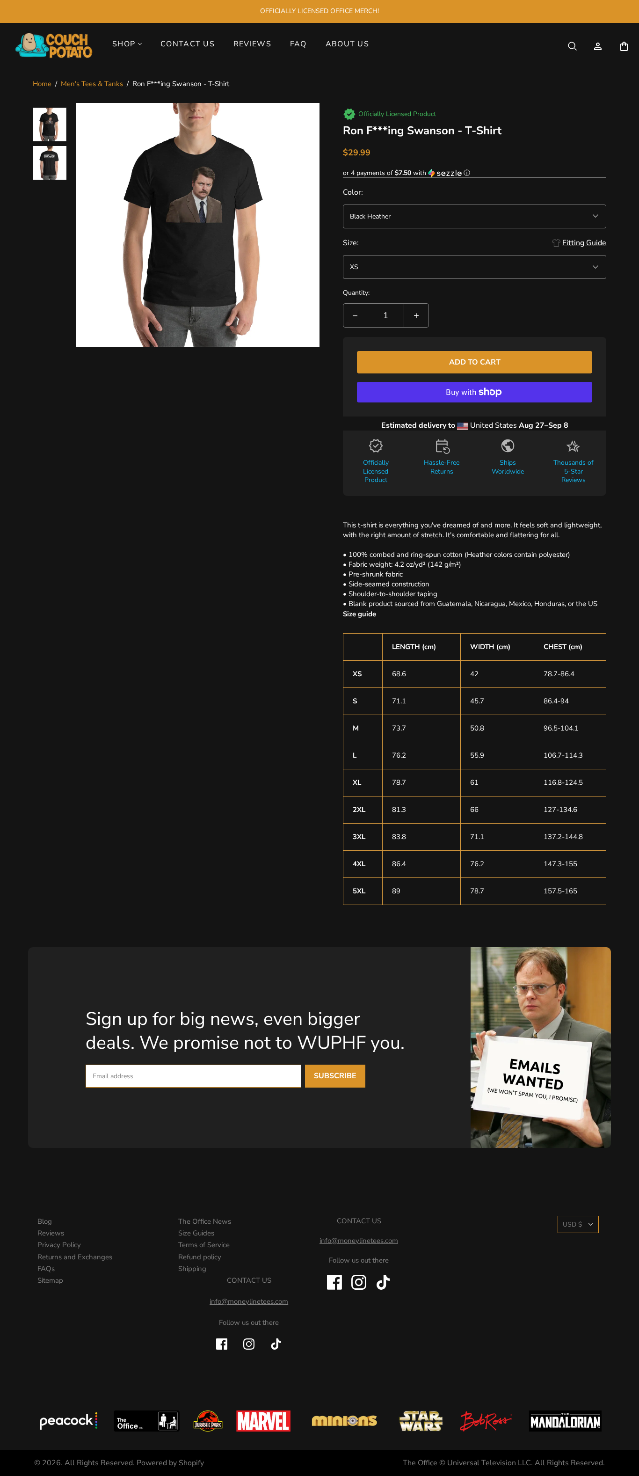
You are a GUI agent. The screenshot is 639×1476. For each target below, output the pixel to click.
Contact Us (187, 44)
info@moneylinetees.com (249, 1301)
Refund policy (199, 1257)
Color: (353, 192)
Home (42, 83)
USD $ (572, 1224)
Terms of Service (204, 1244)
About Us (347, 44)
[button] (474, 172)
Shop (123, 44)
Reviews (252, 44)
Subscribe (335, 1076)
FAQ (298, 44)
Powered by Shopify (170, 1463)
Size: (351, 243)
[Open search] (572, 46)
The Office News (204, 1221)
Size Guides (196, 1233)
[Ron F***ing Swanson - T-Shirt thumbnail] (49, 124)
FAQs (46, 1268)
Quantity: (356, 292)
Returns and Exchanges (74, 1257)
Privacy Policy (59, 1244)
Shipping (192, 1268)
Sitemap (50, 1280)
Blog (44, 1221)
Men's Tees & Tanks (92, 83)
